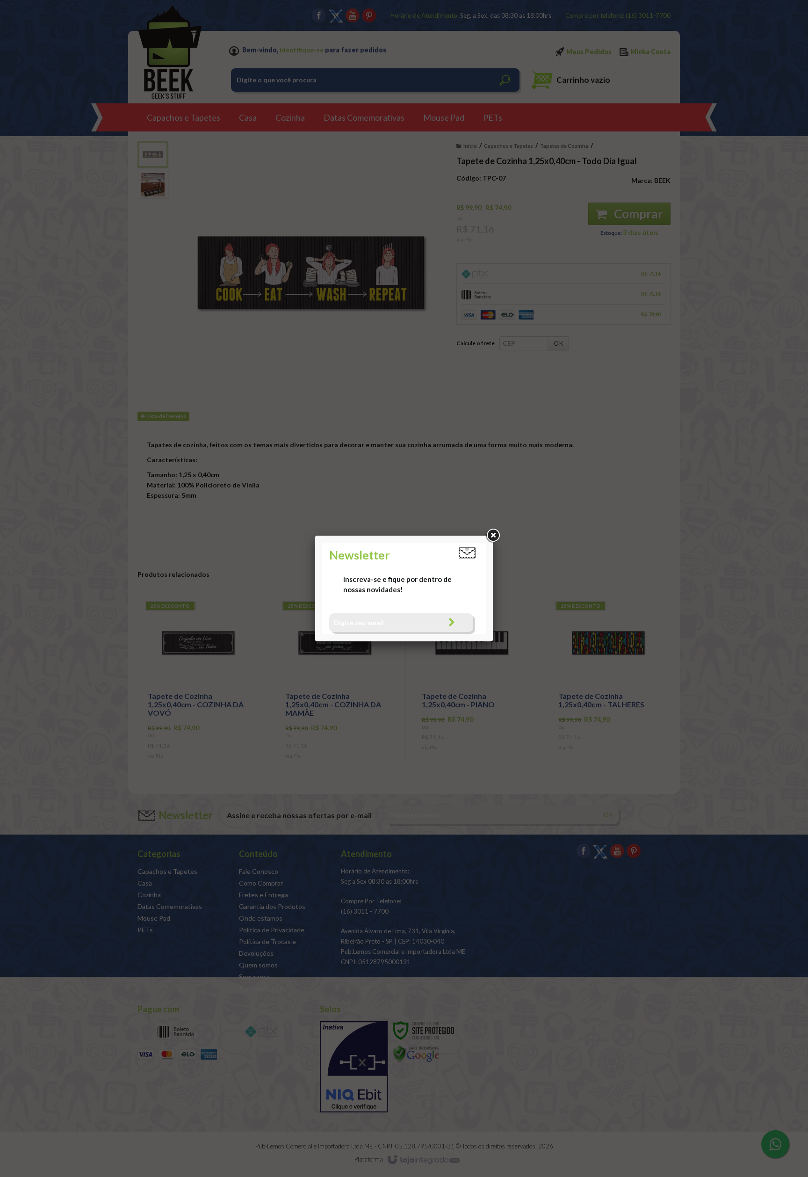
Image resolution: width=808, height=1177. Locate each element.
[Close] (492, 535)
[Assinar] (451, 622)
